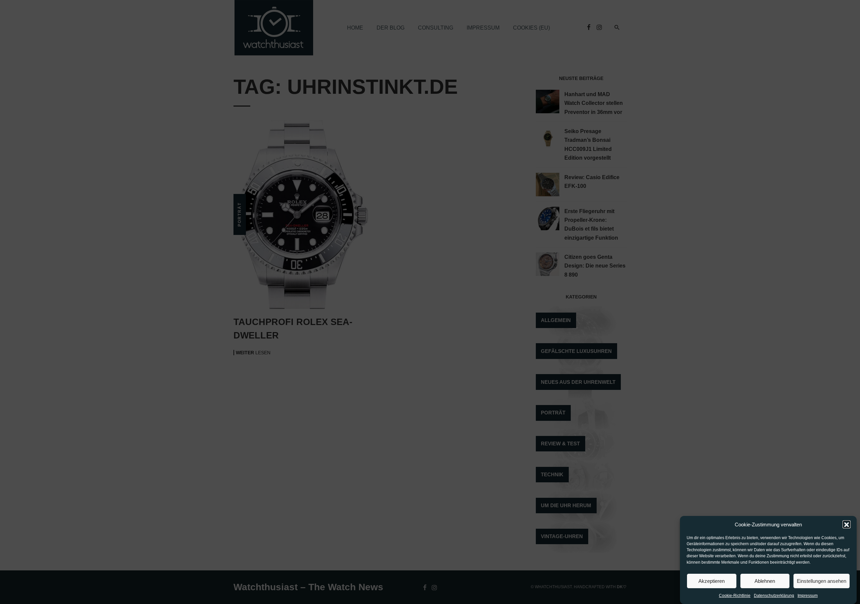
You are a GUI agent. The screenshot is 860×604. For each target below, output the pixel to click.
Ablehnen (765, 581)
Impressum (808, 596)
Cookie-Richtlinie (734, 596)
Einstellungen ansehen (821, 581)
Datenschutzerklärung (774, 596)
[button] (846, 524)
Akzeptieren (711, 581)
